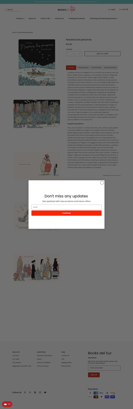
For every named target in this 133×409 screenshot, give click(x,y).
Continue (66, 213)
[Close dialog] (102, 182)
